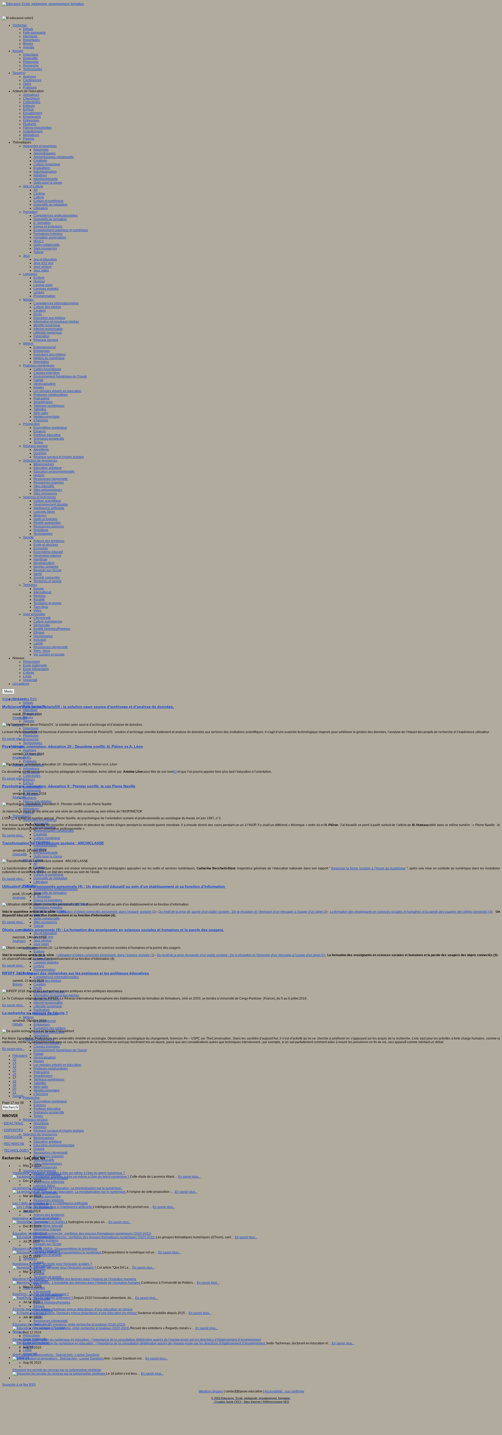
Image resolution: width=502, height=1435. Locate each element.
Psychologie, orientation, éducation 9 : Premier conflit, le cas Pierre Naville (68, 786)
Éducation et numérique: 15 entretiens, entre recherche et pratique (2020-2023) (69, 1324)
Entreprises (41, 1024)
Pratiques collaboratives (50, 1068)
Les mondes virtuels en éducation (57, 1065)
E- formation (42, 896)
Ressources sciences (48, 1156)
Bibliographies (43, 1138)
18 (14, 1081)
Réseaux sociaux (35, 1120)
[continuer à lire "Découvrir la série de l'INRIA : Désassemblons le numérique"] (57, 1252)
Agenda (28, 721)
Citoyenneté (42, 1291)
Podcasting (41, 1072)
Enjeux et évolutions (47, 900)
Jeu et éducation (45, 933)
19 (14, 1085)
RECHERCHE (14, 1144)
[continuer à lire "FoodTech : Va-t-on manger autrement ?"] (43, 1298)
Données (40, 1127)
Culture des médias (47, 981)
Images (38, 1061)
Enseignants (32, 790)
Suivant (18, 1096)
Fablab (38, 1054)
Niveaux (18, 1332)
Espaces (39, 1105)
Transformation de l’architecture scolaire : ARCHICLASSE (53, 843)
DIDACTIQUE (13, 1123)
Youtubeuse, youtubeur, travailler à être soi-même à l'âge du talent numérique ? (69, 1173)
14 (14, 1066)
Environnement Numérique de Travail (60, 1050)
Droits (37, 988)
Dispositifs (20, 718)
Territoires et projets (47, 1255)
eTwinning (40, 1094)
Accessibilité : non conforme (284, 1391)
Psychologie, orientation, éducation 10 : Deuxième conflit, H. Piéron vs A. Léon (72, 746)
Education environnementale (54, 1145)
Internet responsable (48, 1002)
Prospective (31, 1098)
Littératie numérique (47, 1006)
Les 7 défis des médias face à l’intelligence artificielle (50, 1203)
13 (14, 1063)
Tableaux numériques (48, 1079)
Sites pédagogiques (47, 1163)
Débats (28, 703)
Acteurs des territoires (48, 1215)
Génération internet (47, 1229)
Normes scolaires (45, 1240)
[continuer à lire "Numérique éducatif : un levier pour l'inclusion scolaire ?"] (55, 1267)
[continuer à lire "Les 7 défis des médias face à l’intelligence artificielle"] (53, 1207)
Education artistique (47, 1141)
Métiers (28, 1017)
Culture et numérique (48, 874)
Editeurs (29, 779)
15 (14, 1070)
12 (14, 1059)
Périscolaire (31, 1335)
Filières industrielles (37, 801)
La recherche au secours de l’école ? (35, 1013)
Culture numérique (46, 838)
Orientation (41, 1035)
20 (14, 1088)
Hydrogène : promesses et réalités (37, 1218)
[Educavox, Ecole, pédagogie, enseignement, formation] (43, 4)
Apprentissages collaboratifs (53, 831)
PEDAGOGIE (13, 1137)
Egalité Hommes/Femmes (51, 1302)
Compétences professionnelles (55, 889)
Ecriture (38, 951)
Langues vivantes (46, 962)
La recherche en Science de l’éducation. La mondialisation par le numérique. (67, 1188)
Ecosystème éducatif (48, 1226)
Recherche (31, 739)
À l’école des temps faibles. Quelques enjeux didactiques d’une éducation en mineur (73, 1309)
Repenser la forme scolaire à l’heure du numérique (368, 868)
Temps (38, 1116)
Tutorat (38, 926)
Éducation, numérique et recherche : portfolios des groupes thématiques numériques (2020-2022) (82, 1233)
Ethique (38, 1306)
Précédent (20, 1056)
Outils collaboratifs (46, 918)
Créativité (40, 834)
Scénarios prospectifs (48, 1112)
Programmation (44, 970)
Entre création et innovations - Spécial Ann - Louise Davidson (56, 1355)
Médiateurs (31, 809)
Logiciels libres (44, 1185)
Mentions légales (211, 1391)
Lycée (27, 1350)
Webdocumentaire (46, 1090)
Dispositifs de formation (50, 893)
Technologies (32, 743)
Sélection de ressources (40, 1134)
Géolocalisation (44, 1057)
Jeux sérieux (42, 940)
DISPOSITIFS (13, 1130)
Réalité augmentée (47, 1196)
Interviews (30, 710)
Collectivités (31, 776)
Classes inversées (46, 1046)
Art (35, 863)
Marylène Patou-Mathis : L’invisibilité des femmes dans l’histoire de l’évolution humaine (74, 1279)
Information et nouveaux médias (56, 995)
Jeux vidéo (41, 944)
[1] (175, 772)
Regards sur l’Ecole (47, 1244)
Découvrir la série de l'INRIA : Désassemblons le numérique (55, 1249)
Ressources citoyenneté (50, 1152)
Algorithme (41, 1123)
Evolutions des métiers (49, 1028)
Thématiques (22, 816)
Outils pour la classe (47, 856)
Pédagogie (31, 735)
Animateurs (31, 768)
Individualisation (45, 845)
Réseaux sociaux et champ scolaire (58, 1130)
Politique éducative (47, 1109)
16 (14, 1074)
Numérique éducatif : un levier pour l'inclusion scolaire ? (52, 1264)
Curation (39, 984)
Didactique (30, 728)
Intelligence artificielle (48, 1182)
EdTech (28, 783)
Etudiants (29, 798)
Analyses (29, 750)
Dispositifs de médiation (50, 878)
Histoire (38, 1149)
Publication (41, 1010)
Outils (27, 757)
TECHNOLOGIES (16, 1150)
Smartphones (43, 1076)
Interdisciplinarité (45, 853)
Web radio (40, 1087)
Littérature (40, 882)
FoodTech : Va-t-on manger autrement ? (41, 1294)
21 (14, 1092)
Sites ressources (45, 922)
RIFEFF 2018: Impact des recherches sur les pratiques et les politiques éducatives (75, 973)
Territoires (30, 1258)
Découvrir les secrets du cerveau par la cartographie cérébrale (57, 1370)
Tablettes (39, 1083)
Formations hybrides (47, 907)
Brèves (28, 717)
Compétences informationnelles (56, 977)
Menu (8, 691)
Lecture (38, 966)
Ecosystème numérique (50, 1101)
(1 (107, 912)
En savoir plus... (13, 739)
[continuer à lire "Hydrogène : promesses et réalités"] (39, 1222)
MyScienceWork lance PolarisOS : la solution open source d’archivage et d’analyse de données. (88, 707)
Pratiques (30, 761)
